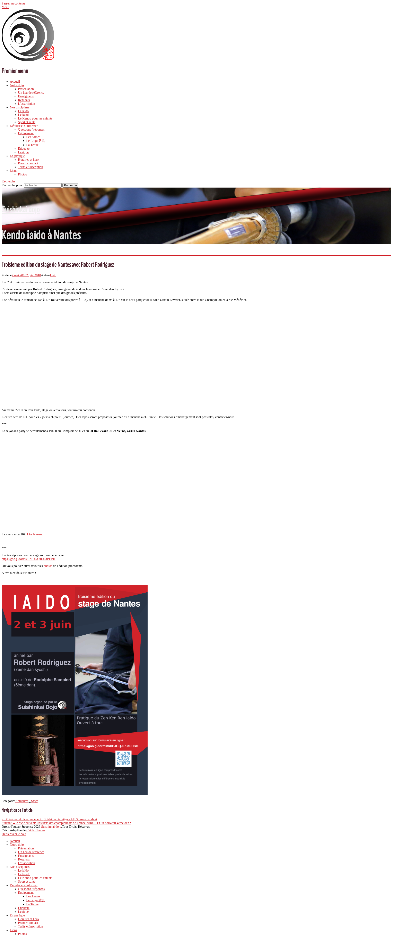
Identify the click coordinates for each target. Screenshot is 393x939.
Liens (13, 170)
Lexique (23, 152)
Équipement (26, 133)
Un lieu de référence (31, 92)
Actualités (21, 801)
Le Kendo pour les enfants (35, 118)
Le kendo (24, 114)
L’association (26, 103)
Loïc (53, 275)
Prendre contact (28, 163)
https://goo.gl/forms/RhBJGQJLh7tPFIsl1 (28, 559)
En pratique (17, 156)
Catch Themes (35, 830)
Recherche (8, 181)
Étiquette (23, 148)
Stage (34, 801)
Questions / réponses (31, 129)
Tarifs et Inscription (30, 167)
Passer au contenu (13, 3)
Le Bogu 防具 (35, 140)
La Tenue (32, 145)
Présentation (26, 89)
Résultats (24, 100)
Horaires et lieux (28, 159)
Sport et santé (26, 122)
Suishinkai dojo (21, 209)
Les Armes (33, 137)
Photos (22, 174)
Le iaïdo (23, 111)
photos (48, 566)
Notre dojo (17, 85)
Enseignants (26, 96)
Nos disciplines (19, 107)
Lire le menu (35, 534)
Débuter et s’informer (23, 125)
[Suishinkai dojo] (28, 60)
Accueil (15, 81)
